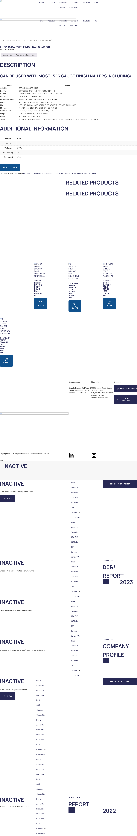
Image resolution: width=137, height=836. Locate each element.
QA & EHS (74, 2)
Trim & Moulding (89, 173)
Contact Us (73, 7)
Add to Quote (10, 167)
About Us (51, 2)
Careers (62, 7)
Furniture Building (76, 173)
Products (63, 2)
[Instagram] (94, 455)
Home (41, 2)
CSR (96, 2)
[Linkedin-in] (71, 455)
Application (10, 40)
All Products (27, 173)
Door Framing (58, 173)
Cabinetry (18, 40)
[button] (7, 498)
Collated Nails (47, 173)
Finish (66, 173)
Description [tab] (8, 55)
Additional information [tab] (25, 55)
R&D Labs (86, 2)
